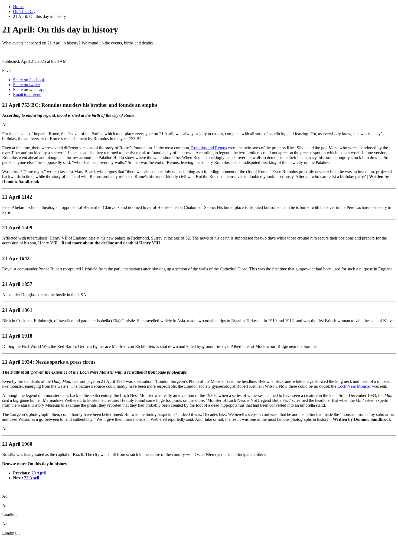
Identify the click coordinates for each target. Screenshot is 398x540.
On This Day (24, 11)
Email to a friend (27, 94)
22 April (31, 478)
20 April (38, 473)
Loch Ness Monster (354, 386)
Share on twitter (26, 84)
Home (18, 6)
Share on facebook (29, 79)
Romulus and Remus (209, 147)
